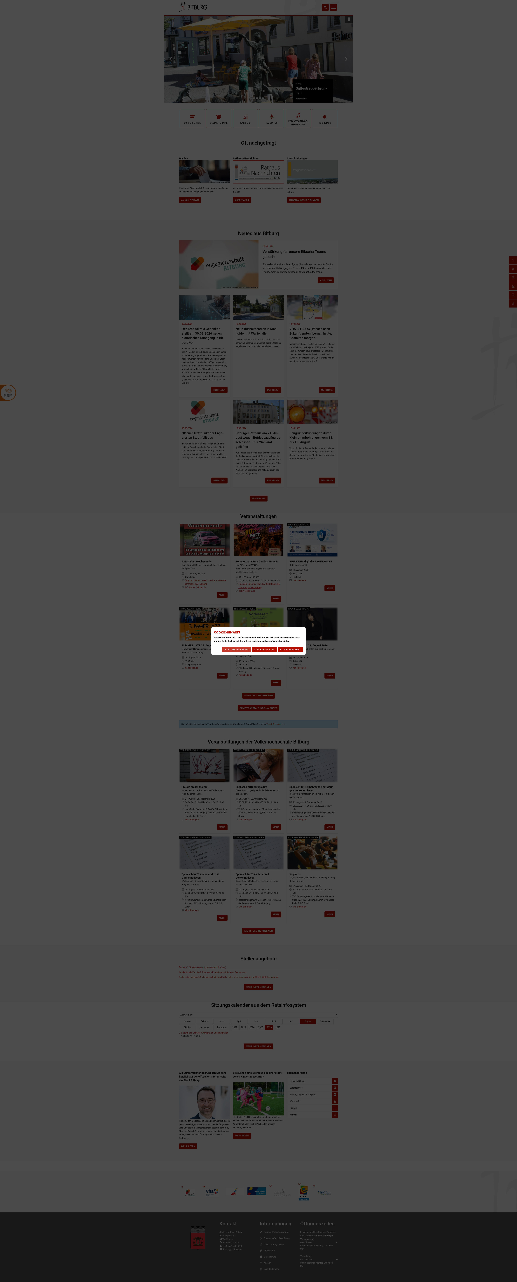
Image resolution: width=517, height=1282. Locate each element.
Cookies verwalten (264, 649)
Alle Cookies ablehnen (237, 649)
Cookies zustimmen (290, 649)
